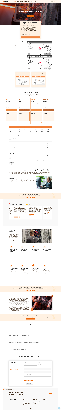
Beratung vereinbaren (22, 76)
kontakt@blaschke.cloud (13, 368)
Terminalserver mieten (26, 403)
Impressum (34, 403)
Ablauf (18, 1)
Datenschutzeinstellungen (36, 401)
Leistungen (14, 1)
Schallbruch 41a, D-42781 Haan (14, 369)
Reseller (29, 1)
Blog (35, 1)
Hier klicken (29, 384)
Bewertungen (25, 1)
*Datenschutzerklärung (28, 377)
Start (11, 1)
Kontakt (32, 1)
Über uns (21, 1)
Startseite (4, 389)
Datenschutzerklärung (36, 402)
